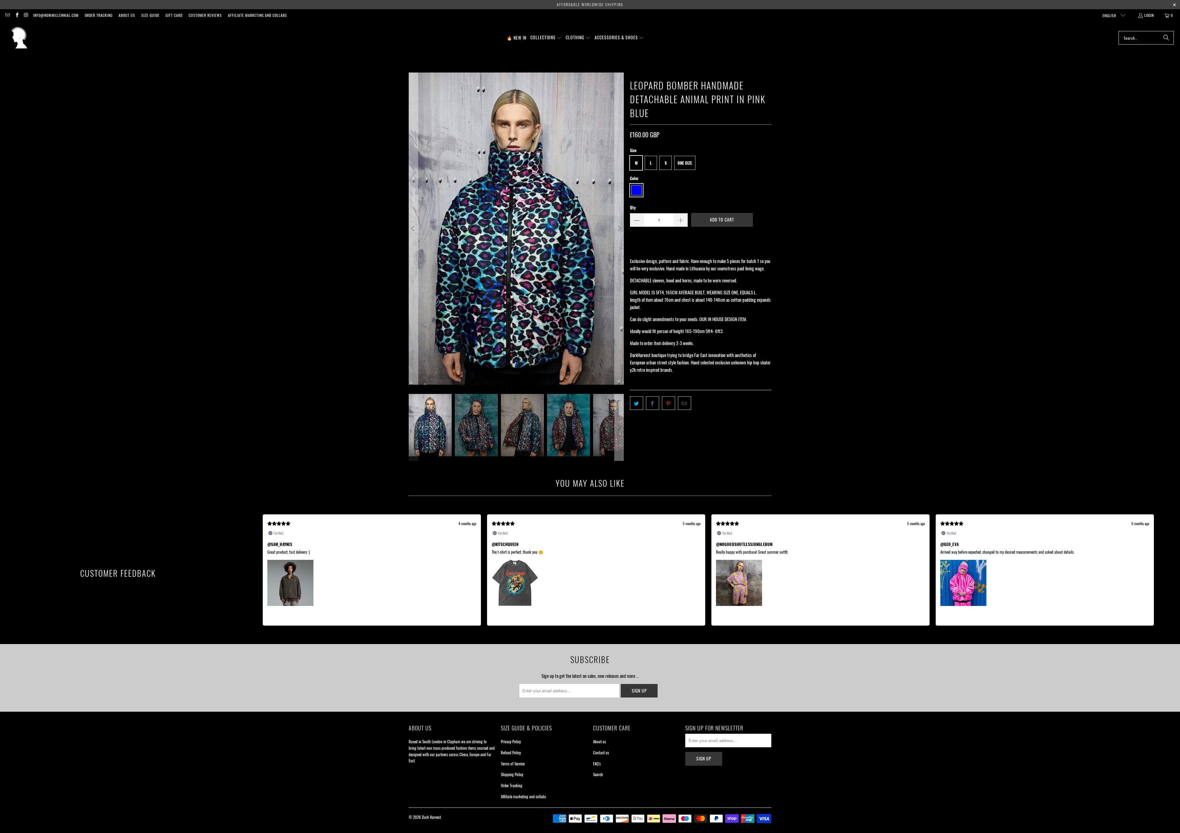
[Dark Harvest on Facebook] (16, 15)
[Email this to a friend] (684, 403)
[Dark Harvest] (19, 38)
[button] (546, 37)
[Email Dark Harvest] (7, 15)
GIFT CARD (174, 15)
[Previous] (413, 228)
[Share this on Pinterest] (668, 403)
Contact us (601, 752)
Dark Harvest (431, 817)
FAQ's (597, 763)
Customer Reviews (205, 15)
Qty (633, 207)
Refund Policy (511, 752)
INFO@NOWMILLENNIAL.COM (56, 15)
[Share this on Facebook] (652, 403)
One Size (685, 163)
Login (1149, 15)
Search (598, 774)
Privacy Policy (511, 741)
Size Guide (150, 15)
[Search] (1166, 38)
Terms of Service (513, 763)
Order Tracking (98, 15)
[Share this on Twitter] (636, 403)
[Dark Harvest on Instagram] (26, 15)
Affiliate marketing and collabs (257, 15)
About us (127, 15)
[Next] (619, 228)
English (1110, 15)
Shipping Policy (512, 774)
